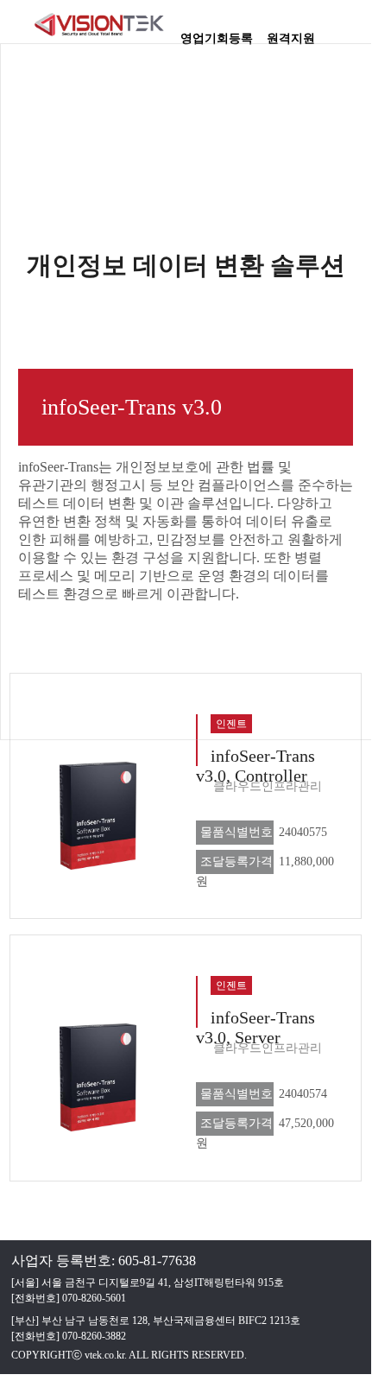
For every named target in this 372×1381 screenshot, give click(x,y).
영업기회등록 (216, 33)
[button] (349, 30)
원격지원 (291, 33)
